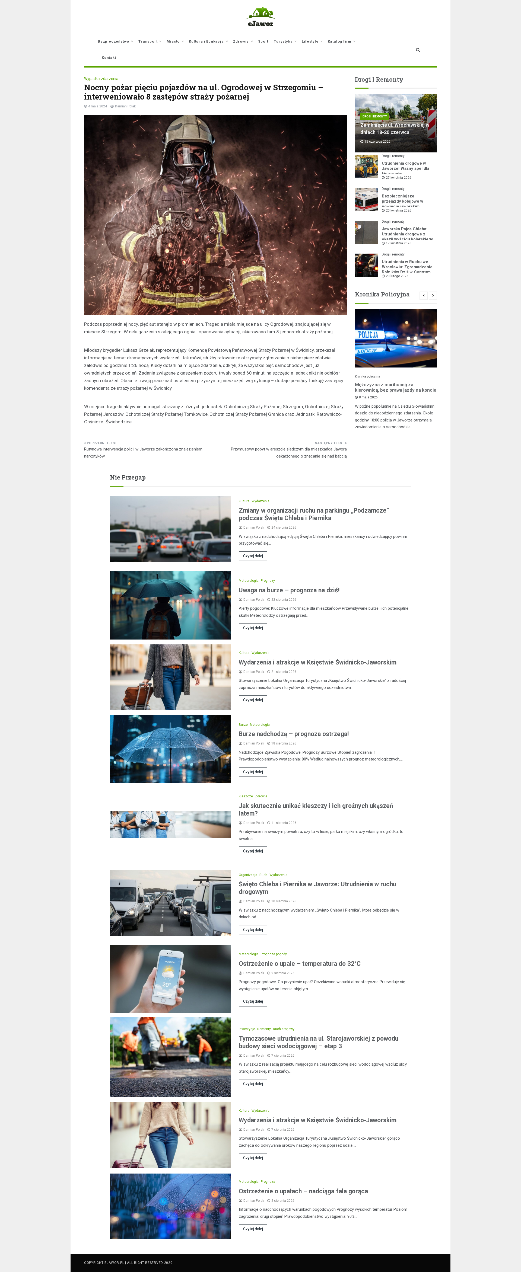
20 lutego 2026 (397, 276)
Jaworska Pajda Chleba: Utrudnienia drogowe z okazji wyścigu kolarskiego (407, 234)
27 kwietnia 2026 (398, 178)
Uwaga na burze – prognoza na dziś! (289, 590)
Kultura (244, 501)
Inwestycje (247, 1029)
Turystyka (283, 41)
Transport (147, 41)
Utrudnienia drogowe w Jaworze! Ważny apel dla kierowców (405, 168)
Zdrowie (241, 41)
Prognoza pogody (274, 954)
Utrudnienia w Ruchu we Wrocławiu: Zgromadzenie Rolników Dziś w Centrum (407, 266)
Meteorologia (249, 581)
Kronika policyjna (367, 376)
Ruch (263, 875)
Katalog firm (340, 41)
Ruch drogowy (283, 1029)
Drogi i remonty (375, 116)
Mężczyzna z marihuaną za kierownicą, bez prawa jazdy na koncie (395, 387)
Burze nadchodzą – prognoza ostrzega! (294, 734)
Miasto (173, 41)
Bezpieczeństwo (113, 41)
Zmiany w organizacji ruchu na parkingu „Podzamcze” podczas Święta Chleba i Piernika (314, 514)
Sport (263, 41)
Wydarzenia (260, 501)
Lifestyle (310, 41)
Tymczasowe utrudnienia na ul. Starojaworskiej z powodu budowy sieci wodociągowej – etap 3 (318, 1042)
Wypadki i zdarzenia (101, 78)
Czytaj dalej (253, 556)
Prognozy (268, 581)
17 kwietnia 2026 (398, 243)
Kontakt (109, 58)
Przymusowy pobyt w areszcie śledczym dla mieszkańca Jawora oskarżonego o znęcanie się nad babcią (289, 453)
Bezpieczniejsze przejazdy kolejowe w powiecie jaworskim (402, 201)
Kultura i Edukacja (206, 41)
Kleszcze (246, 796)
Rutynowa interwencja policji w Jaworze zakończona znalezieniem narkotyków (143, 453)
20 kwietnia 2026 (398, 210)
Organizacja (248, 875)
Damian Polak (125, 106)
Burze (243, 725)
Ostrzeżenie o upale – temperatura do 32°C (300, 963)
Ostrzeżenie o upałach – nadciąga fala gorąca (303, 1191)
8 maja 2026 (368, 397)
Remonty (264, 1029)
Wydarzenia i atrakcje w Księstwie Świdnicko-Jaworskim (317, 662)
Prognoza (268, 1182)
